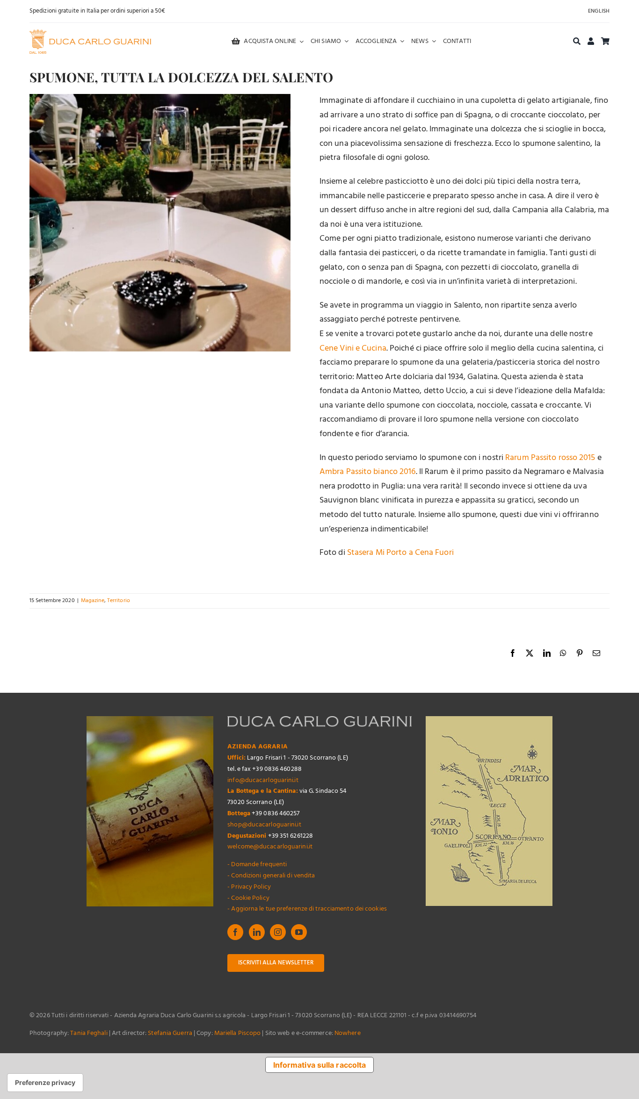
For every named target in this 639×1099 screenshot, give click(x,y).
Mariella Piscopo (237, 1033)
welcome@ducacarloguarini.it (269, 846)
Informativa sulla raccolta (319, 1065)
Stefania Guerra (170, 1033)
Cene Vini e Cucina (353, 348)
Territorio (118, 600)
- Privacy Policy (249, 887)
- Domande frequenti (257, 864)
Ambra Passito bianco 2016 (368, 472)
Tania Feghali (88, 1033)
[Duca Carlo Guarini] (90, 33)
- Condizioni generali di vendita (271, 875)
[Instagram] (278, 932)
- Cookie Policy (248, 898)
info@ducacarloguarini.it (262, 780)
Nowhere (347, 1033)
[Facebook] (235, 932)
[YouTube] (299, 932)
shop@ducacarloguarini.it (264, 824)
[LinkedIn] (257, 932)
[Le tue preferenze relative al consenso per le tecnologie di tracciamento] (45, 1083)
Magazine (92, 600)
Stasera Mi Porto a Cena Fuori (400, 553)
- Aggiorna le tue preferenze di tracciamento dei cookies (307, 909)
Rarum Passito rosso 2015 (550, 458)
